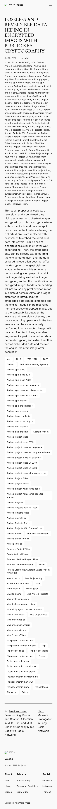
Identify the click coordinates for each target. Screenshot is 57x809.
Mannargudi (10, 160)
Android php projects (17, 431)
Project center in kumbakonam (22, 666)
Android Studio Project (23, 136)
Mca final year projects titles (21, 604)
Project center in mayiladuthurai (20, 197)
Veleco (19, 4)
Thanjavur (16, 204)
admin (27, 58)
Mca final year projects (25, 163)
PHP (12, 183)
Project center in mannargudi (33, 193)
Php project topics (39, 650)
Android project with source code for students (25, 495)
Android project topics (22, 116)
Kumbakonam (39, 156)
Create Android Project (22, 143)
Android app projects (17, 411)
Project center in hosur (16, 190)
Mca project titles (41, 170)
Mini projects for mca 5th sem (21, 645)
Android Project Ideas (17, 436)
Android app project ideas (17, 82)
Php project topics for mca (25, 187)
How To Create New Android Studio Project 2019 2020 (28, 571)
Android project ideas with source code (26, 473)
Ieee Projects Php (40, 153)
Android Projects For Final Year (22, 507)
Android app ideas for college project (23, 76)
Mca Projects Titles (35, 177)
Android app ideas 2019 (23, 69)
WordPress (24, 802)
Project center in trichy (28, 200)
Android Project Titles (17, 478)
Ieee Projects (13, 578)
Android (41, 62)
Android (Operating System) (19, 66)
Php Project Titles (24, 183)
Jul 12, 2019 (11, 58)
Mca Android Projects (37, 594)
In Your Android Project (18, 583)
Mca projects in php (14, 177)
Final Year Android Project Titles (22, 559)
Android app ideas (16, 369)
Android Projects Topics (37, 130)
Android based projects (25, 86)
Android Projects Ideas (39, 126)
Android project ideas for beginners (24, 447)
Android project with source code (23, 488)
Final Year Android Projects (20, 564)
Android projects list (14, 130)
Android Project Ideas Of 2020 (26, 109)
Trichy (25, 204)
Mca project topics (14, 173)
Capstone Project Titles (18, 549)
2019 (14, 62)
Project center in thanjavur (20, 681)
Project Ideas (41, 687)
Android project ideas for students (24, 457)
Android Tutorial (21, 140)
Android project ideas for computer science (28, 452)
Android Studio (14, 533)
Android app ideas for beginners (33, 72)
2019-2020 (23, 62)
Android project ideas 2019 (24, 96)
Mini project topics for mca (20, 640)
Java (28, 156)
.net (9, 62)
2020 (33, 62)
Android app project (38, 79)
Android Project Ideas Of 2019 (22, 462)
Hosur (16, 150)
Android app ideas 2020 (19, 380)
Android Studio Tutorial (18, 538)
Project (43, 187)
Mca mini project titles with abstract (24, 609)
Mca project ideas (23, 170)
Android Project (26, 92)
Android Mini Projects (29, 89)
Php (44, 645)
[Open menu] (50, 5)
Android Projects (31, 123)
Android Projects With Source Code (22, 133)
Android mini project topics (20, 421)
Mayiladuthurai (25, 160)
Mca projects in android (36, 173)
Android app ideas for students (22, 395)
